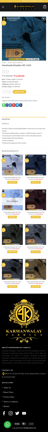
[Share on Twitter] (10, 105)
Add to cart (19, 92)
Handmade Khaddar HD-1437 (12, 247)
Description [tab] (6, 119)
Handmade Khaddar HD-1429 (35, 212)
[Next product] (3, 71)
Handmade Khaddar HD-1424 (35, 247)
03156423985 (9, 377)
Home (4, 62)
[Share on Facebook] (7, 105)
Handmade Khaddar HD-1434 (35, 177)
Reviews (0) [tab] (5, 123)
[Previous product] (7, 71)
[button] (3, 7)
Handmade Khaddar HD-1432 (12, 177)
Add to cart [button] (12, 182)
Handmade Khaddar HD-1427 (12, 212)
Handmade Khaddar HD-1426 (12, 282)
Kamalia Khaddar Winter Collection (28, 100)
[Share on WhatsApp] (3, 105)
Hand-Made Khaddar (15, 62)
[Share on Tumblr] (20, 105)
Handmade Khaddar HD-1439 (35, 282)
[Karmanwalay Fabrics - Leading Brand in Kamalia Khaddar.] (24, 7)
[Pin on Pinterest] (13, 105)
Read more (12, 217)
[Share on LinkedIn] (17, 105)
